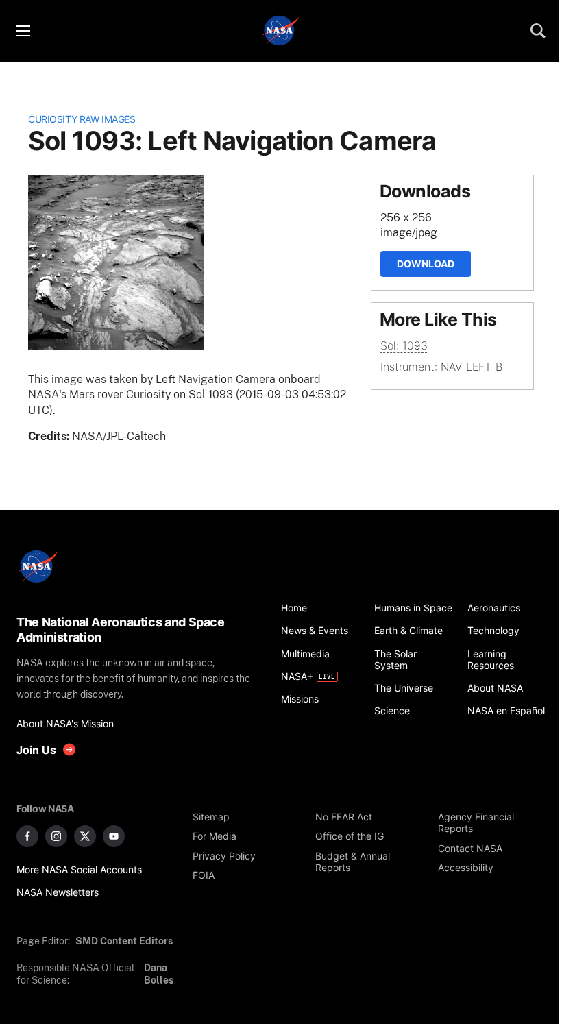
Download (425, 263)
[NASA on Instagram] (56, 836)
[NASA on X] (85, 836)
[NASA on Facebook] (27, 836)
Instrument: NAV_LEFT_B (441, 367)
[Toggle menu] (22, 31)
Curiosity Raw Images (81, 119)
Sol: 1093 (404, 345)
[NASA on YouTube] (114, 836)
